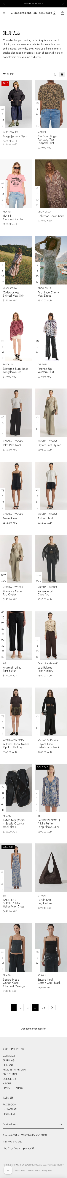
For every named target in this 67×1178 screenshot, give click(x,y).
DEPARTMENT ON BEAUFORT (21, 1164)
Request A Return (14, 1069)
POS (36, 1164)
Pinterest (9, 1114)
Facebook (9, 1104)
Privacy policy (47, 1170)
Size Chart (10, 1074)
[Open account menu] (54, 13)
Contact (9, 1056)
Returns (8, 1065)
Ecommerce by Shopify (53, 1164)
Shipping (9, 1060)
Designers (10, 1079)
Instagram (10, 1109)
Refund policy (20, 1170)
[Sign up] (60, 1124)
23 (43, 1007)
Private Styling (13, 1088)
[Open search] (12, 13)
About (7, 1083)
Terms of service (34, 1170)
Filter (10, 74)
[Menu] (4, 13)
